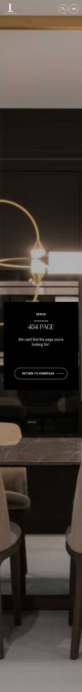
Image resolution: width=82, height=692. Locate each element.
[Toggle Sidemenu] (73, 8)
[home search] (63, 8)
